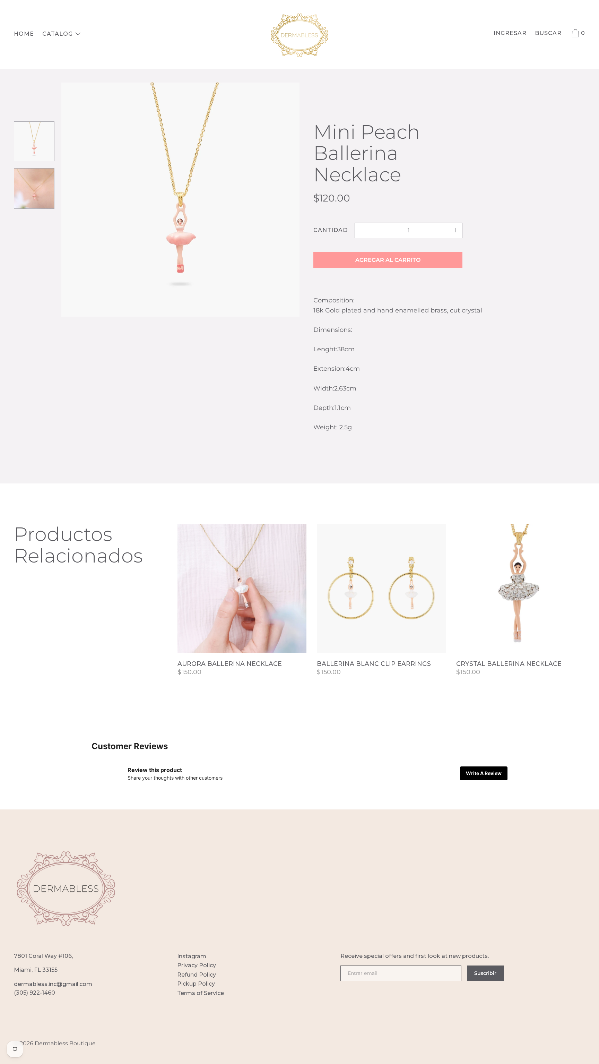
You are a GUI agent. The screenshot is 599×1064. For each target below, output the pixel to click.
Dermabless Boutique (65, 1043)
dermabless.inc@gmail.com (53, 984)
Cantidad (330, 230)
